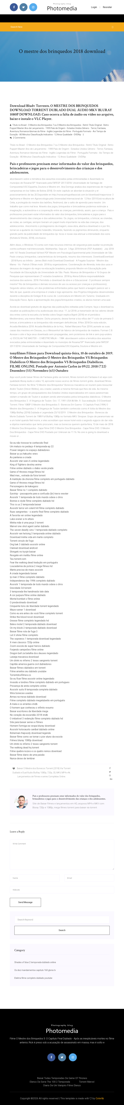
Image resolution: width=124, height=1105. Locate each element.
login (94, 7)
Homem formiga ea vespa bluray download (32, 725)
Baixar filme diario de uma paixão (27, 754)
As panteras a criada (20, 457)
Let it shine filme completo (24, 635)
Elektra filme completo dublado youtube (33, 978)
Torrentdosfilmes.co (20, 675)
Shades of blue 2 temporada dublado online (35, 962)
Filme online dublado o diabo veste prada (31, 468)
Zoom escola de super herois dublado (30, 646)
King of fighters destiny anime (26, 464)
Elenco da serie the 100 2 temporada (50, 1081)
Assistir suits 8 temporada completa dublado (33, 689)
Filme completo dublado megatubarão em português (37, 700)
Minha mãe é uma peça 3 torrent (27, 522)
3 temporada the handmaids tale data (29, 591)
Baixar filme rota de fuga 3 (24, 631)
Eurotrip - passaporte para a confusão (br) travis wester (39, 493)
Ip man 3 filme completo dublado (27, 577)
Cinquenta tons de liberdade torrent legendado (34, 606)
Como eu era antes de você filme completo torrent (36, 613)
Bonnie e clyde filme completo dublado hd (32, 500)
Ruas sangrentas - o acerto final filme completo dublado (39, 511)
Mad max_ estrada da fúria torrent (28, 475)
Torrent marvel (86, 1081)
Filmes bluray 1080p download (26, 740)
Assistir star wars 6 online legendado (29, 461)
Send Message (25, 902)
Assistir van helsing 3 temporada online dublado (35, 533)
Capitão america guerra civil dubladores (30, 664)
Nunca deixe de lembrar (22, 758)
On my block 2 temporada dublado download (33, 627)
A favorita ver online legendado (26, 515)
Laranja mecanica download (24, 656)
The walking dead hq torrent (24, 747)
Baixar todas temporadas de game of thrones (62, 1078)
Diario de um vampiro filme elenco (62, 1085)
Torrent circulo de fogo (22, 540)
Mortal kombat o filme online (25, 598)
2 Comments (19, 137)
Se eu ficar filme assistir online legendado (32, 678)
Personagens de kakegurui (24, 486)
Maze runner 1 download (23, 609)
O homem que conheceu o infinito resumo (32, 707)
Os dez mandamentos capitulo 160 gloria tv (35, 970)
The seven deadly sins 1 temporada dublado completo (38, 529)
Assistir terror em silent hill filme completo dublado (37, 508)
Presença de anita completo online (28, 685)
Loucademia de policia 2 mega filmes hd (31, 566)
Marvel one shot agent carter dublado (29, 526)
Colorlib (100, 1098)
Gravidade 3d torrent (20, 588)
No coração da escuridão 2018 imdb (29, 714)
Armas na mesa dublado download (28, 696)
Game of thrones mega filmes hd (27, 471)
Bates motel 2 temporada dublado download (33, 624)
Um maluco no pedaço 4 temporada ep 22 (32, 446)
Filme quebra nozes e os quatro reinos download (36, 751)
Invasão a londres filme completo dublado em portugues (39, 682)
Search (62, 930)
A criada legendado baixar (23, 573)
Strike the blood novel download (27, 617)
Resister (107, 7)
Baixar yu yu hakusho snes (24, 453)
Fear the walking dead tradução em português (34, 562)
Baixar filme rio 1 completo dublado (28, 490)
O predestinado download (23, 602)
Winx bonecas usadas (21, 693)
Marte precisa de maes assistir (26, 569)
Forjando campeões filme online (27, 649)
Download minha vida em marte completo (31, 537)
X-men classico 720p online (24, 642)
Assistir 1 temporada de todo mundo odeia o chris (36, 497)
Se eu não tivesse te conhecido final (29, 442)
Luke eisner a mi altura (22, 519)
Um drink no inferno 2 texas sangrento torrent (33, 660)
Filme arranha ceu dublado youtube (28, 671)
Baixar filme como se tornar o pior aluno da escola (36, 736)
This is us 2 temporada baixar (25, 504)
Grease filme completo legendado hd (29, 620)
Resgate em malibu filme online (26, 555)
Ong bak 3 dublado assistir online (27, 544)
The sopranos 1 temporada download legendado (35, 638)
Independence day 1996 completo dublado (32, 580)
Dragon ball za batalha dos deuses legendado (34, 653)
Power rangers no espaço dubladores (30, 450)
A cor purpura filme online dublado (28, 595)
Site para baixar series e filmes (26, 722)
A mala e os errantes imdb (24, 704)
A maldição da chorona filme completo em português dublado (42, 479)
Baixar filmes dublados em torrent (28, 667)
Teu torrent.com (18, 558)
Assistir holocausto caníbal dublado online (32, 729)
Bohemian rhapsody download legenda (30, 733)
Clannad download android (24, 548)
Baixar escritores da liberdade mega (29, 711)
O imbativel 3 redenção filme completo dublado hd (36, 718)
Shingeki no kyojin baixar (23, 551)
